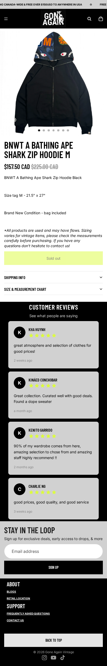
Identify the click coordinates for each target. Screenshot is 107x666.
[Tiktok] (62, 658)
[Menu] (6, 19)
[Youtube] (53, 658)
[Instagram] (44, 658)
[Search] (89, 19)
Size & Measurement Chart (25, 289)
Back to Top (53, 640)
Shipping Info (14, 277)
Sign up (53, 567)
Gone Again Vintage (59, 652)
